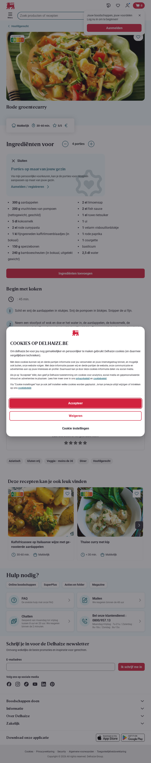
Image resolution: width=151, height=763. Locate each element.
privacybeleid (83, 378)
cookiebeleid (100, 378)
